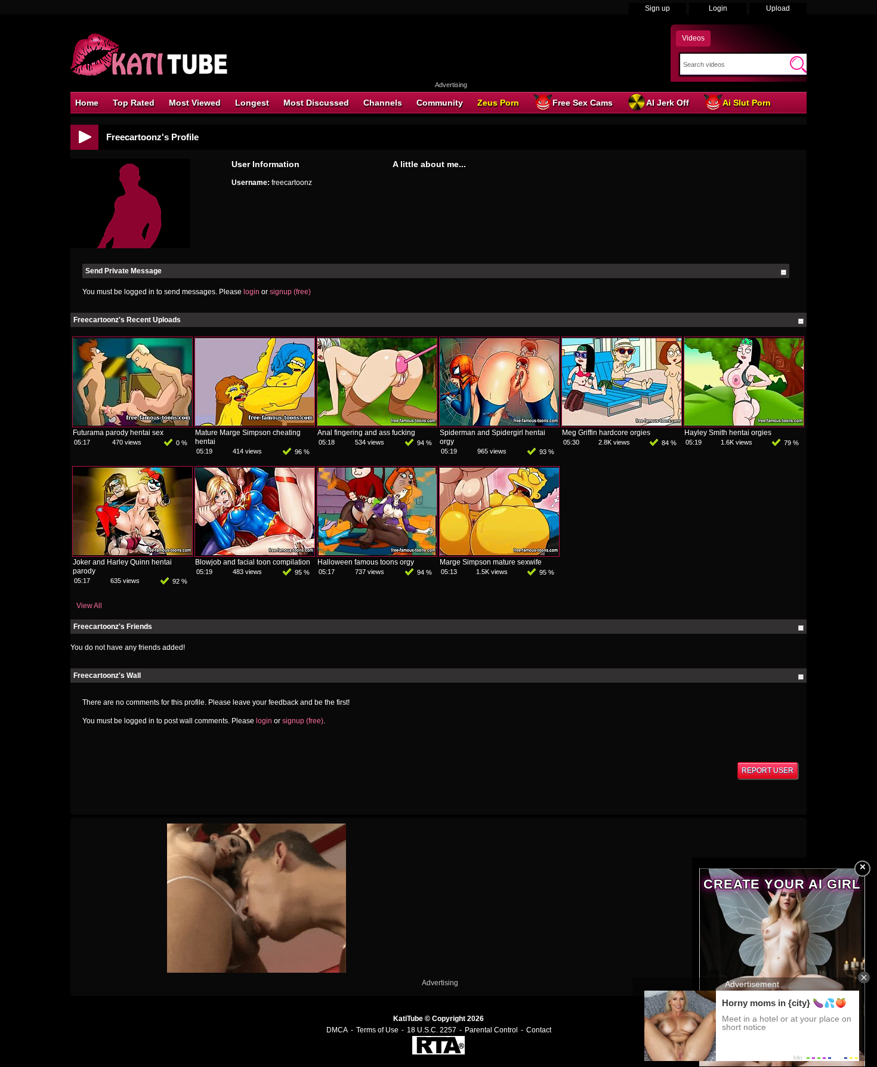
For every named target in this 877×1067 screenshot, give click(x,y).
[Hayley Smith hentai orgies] (744, 424)
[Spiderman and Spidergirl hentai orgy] (499, 424)
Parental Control (491, 1030)
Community (439, 102)
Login (718, 8)
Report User (767, 770)
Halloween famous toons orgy (365, 562)
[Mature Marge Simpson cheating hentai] (254, 424)
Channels (382, 102)
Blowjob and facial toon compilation (252, 562)
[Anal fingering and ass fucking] (377, 424)
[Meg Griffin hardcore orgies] (621, 424)
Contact (538, 1030)
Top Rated (134, 102)
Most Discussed (316, 102)
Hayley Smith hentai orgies (727, 432)
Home (86, 102)
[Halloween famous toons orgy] (377, 554)
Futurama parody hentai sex (118, 432)
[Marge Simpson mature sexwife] (499, 554)
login (251, 292)
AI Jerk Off (667, 102)
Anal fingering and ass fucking (366, 432)
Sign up (657, 8)
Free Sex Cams (582, 102)
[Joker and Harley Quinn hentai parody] (132, 554)
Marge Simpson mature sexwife (491, 562)
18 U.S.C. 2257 (431, 1030)
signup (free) (290, 292)
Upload (778, 8)
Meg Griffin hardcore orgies (606, 432)
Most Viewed (195, 102)
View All (89, 606)
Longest (252, 102)
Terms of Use (377, 1030)
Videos (693, 38)
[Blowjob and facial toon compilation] (254, 554)
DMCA (337, 1030)
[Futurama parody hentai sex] (132, 424)
